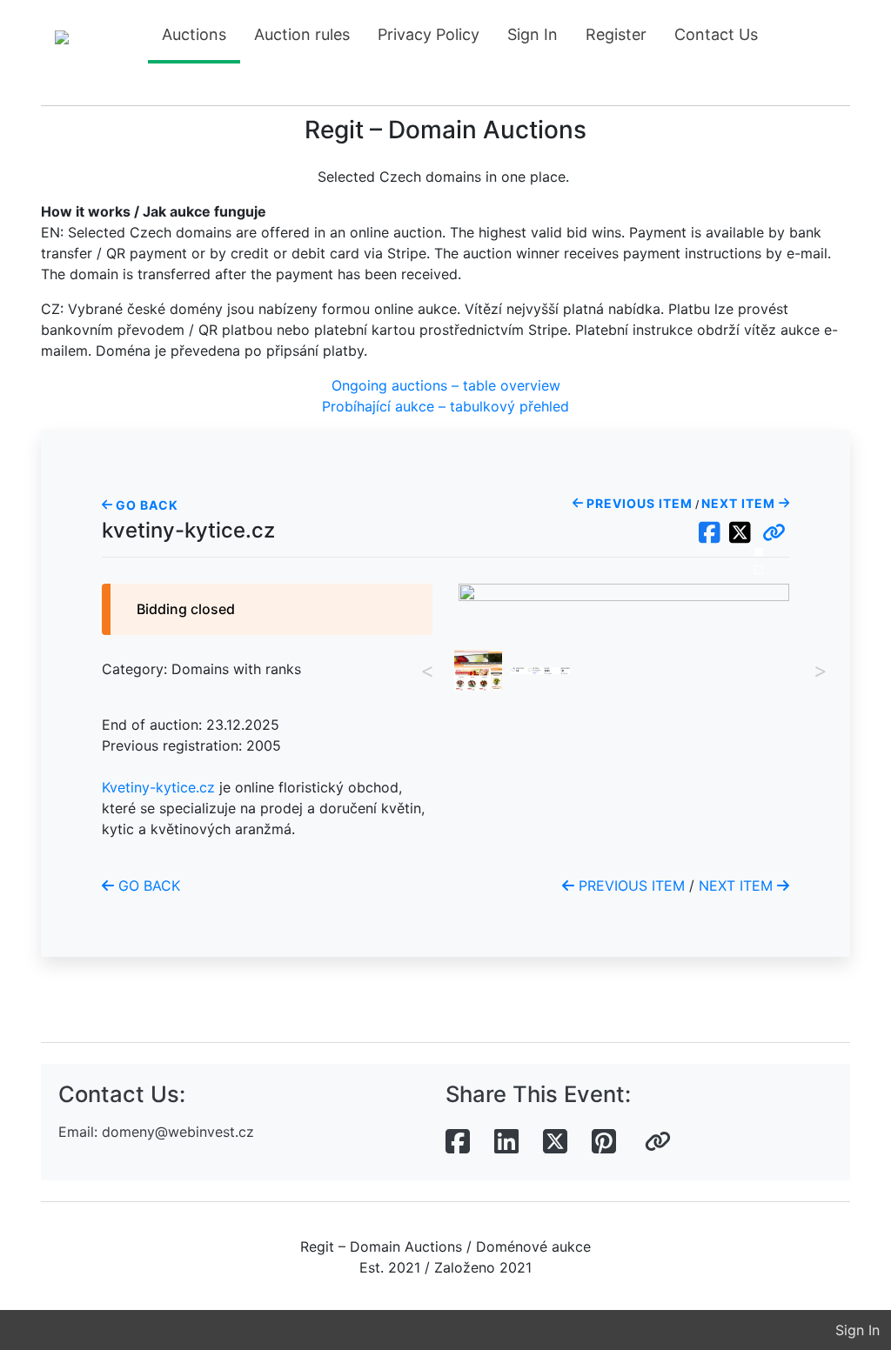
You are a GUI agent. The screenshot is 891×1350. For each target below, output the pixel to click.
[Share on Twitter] (555, 1142)
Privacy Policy (428, 34)
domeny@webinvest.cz (178, 1131)
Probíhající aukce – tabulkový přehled (445, 406)
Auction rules (302, 34)
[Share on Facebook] (458, 1142)
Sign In (532, 34)
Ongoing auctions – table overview (446, 385)
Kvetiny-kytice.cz (158, 787)
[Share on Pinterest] (604, 1142)
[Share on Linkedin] (506, 1142)
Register (616, 34)
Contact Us (716, 34)
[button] (774, 533)
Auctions (194, 34)
